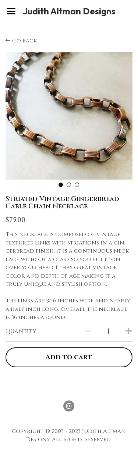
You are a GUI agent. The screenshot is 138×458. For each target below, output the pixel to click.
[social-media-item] (68, 406)
